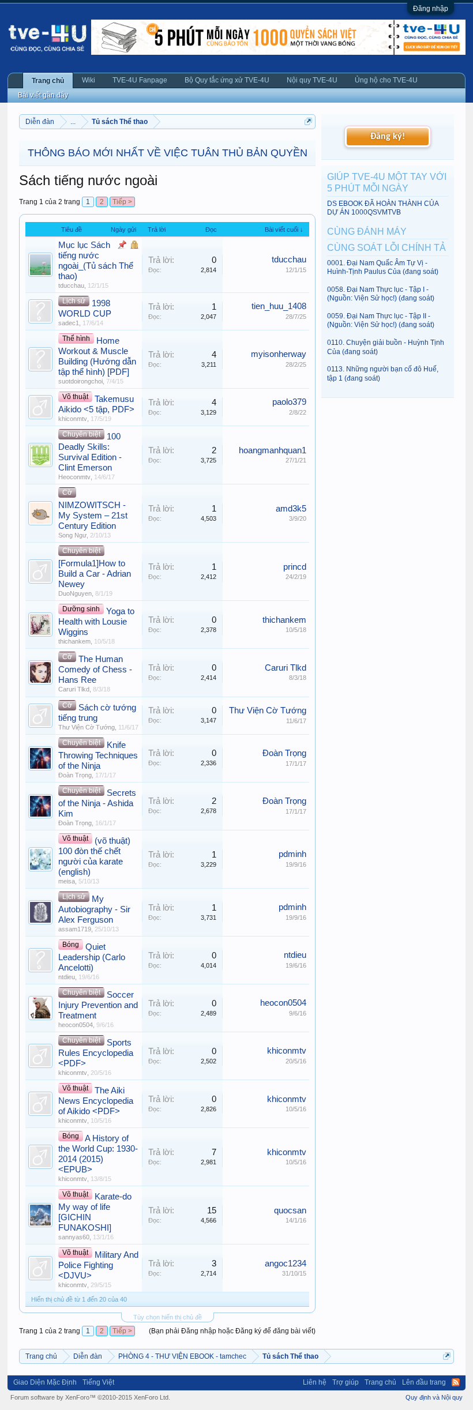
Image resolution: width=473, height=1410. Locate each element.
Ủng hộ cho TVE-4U (386, 80)
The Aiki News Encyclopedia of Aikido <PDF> (95, 1101)
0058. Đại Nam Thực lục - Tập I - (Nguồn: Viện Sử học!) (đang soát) (380, 293)
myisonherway (278, 354)
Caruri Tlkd (73, 689)
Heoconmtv (74, 476)
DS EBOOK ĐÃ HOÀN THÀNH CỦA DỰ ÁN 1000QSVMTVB (382, 208)
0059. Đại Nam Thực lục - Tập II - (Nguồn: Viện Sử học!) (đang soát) (380, 320)
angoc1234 (285, 1263)
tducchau (71, 285)
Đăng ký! (387, 136)
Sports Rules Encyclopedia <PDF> (95, 1053)
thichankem (74, 641)
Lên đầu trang (424, 1382)
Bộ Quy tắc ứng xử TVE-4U (227, 80)
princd (294, 566)
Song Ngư (72, 535)
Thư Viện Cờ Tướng (86, 727)
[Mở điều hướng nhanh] (308, 121)
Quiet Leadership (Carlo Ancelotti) (91, 957)
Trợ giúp (345, 1382)
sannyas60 (73, 1237)
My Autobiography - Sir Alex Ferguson (94, 909)
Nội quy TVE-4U (312, 80)
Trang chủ (48, 81)
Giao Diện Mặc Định (45, 1382)
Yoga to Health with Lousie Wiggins (96, 622)
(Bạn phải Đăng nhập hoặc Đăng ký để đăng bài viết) (232, 1331)
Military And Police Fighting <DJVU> (98, 1265)
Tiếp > (122, 202)
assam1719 (74, 929)
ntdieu (66, 976)
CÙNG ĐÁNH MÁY (367, 231)
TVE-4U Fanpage (139, 80)
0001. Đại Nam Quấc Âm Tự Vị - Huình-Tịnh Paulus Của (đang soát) (382, 267)
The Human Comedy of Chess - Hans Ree (95, 670)
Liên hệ (314, 1382)
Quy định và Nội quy (434, 1397)
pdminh (292, 854)
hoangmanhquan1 (272, 450)
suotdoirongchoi (80, 381)
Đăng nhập (430, 9)
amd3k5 (291, 508)
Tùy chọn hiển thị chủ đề (167, 1317)
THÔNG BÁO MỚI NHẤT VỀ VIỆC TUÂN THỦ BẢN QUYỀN (167, 153)
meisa (66, 881)
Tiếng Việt (98, 1382)
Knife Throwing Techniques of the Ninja (98, 755)
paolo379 (289, 402)
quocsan (290, 1210)
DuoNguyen (75, 593)
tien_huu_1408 (278, 306)
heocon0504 (75, 1024)
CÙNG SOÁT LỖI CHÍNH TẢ (386, 248)
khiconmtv (72, 418)
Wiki (88, 80)
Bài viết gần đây (43, 95)
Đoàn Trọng (75, 775)
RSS (456, 1382)
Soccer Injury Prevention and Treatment (98, 1005)
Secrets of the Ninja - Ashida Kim (97, 803)
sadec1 (68, 322)
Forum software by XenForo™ (90, 1397)
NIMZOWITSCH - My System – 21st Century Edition (92, 516)
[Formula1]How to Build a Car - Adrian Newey (94, 574)
